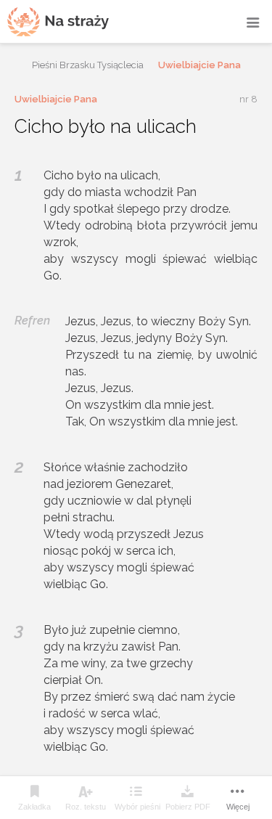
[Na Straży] (58, 21)
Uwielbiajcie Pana (199, 65)
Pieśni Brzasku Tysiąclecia (88, 65)
